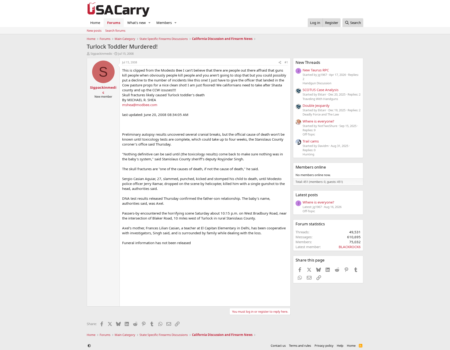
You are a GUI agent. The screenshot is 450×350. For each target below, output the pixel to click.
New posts (94, 30)
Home (95, 22)
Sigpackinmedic (101, 53)
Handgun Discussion (317, 83)
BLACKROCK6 (350, 246)
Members (164, 22)
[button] (149, 22)
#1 (286, 62)
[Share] (280, 62)
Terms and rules (300, 345)
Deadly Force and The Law (321, 114)
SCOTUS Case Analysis (320, 89)
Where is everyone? (318, 121)
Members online (311, 167)
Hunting (308, 154)
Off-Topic (309, 134)
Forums (113, 22)
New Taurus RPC (316, 70)
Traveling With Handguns (320, 99)
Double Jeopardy (316, 105)
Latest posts (307, 194)
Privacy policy (324, 345)
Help (340, 345)
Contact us (278, 345)
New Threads (308, 62)
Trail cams (311, 141)
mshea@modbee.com (139, 104)
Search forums (115, 30)
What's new (136, 22)
